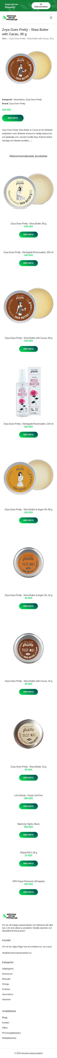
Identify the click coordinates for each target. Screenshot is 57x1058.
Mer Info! (13, 118)
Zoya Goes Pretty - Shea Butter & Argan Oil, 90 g (28, 509)
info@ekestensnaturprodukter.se (16, 953)
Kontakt (5, 1022)
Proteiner (6, 989)
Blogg (4, 1017)
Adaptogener (8, 968)
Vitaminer (6, 999)
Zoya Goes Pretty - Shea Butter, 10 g (28, 767)
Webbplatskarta (9, 1038)
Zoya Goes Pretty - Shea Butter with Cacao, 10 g (28, 681)
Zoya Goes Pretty (34, 99)
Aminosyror (7, 974)
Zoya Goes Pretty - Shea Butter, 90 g (28, 223)
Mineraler (6, 979)
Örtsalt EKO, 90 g (28, 852)
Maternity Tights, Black (28, 824)
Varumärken (19, 99)
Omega (5, 984)
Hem (4, 38)
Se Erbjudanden (41, 5)
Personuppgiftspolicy (11, 1033)
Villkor (5, 1028)
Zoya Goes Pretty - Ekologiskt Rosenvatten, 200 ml (28, 252)
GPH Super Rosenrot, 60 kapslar (28, 881)
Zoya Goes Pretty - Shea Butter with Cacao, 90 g (28, 338)
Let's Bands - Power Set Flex (28, 795)
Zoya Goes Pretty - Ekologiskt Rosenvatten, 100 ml (28, 424)
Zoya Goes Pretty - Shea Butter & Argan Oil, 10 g (28, 595)
